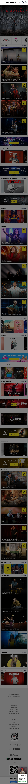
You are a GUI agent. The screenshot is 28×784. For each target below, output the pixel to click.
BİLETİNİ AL (22, 781)
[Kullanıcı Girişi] (25, 2)
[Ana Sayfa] (11, 2)
